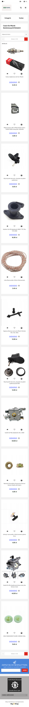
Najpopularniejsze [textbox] (6, 34)
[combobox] (14, 34)
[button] (25, 1)
